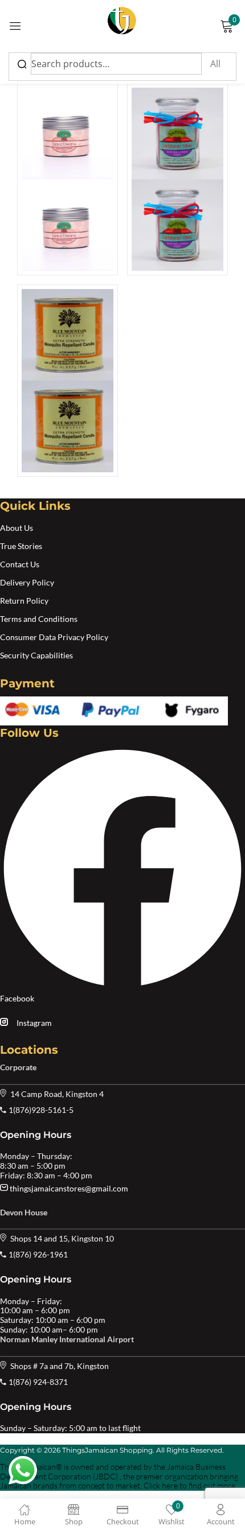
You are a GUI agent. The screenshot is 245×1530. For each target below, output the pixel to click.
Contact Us (19, 564)
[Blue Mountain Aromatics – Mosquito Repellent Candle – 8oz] (67, 380)
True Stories (21, 546)
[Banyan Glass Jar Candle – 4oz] (177, 179)
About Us (16, 528)
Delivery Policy (27, 582)
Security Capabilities (36, 655)
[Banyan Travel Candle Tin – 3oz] (67, 179)
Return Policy (24, 600)
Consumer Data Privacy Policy (54, 637)
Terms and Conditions (38, 619)
